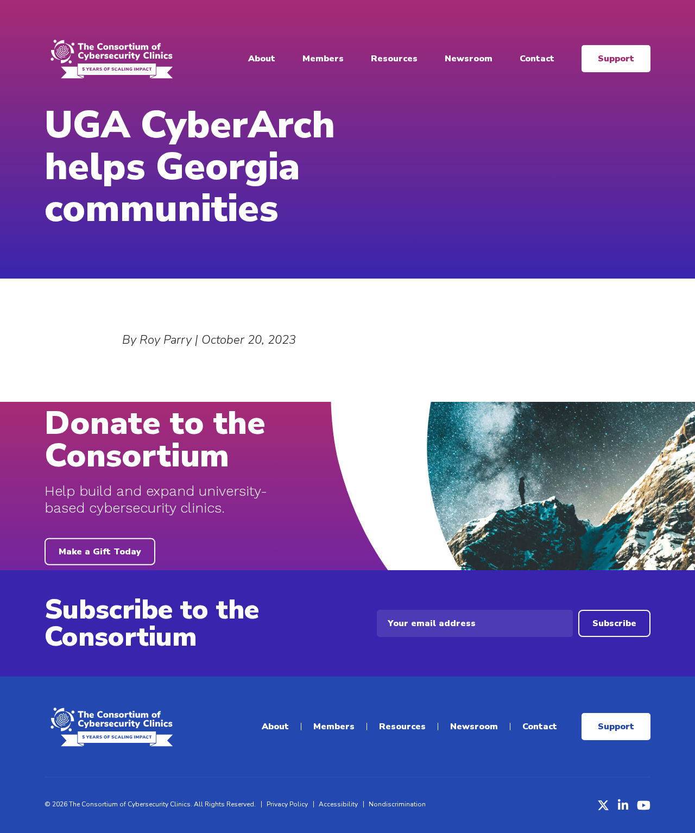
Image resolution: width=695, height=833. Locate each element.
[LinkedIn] (623, 805)
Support (616, 59)
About (261, 59)
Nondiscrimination (397, 804)
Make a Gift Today (100, 552)
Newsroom (468, 59)
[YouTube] (643, 805)
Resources (394, 59)
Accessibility (338, 804)
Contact (537, 59)
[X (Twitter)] (603, 805)
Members (323, 59)
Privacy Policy (287, 804)
